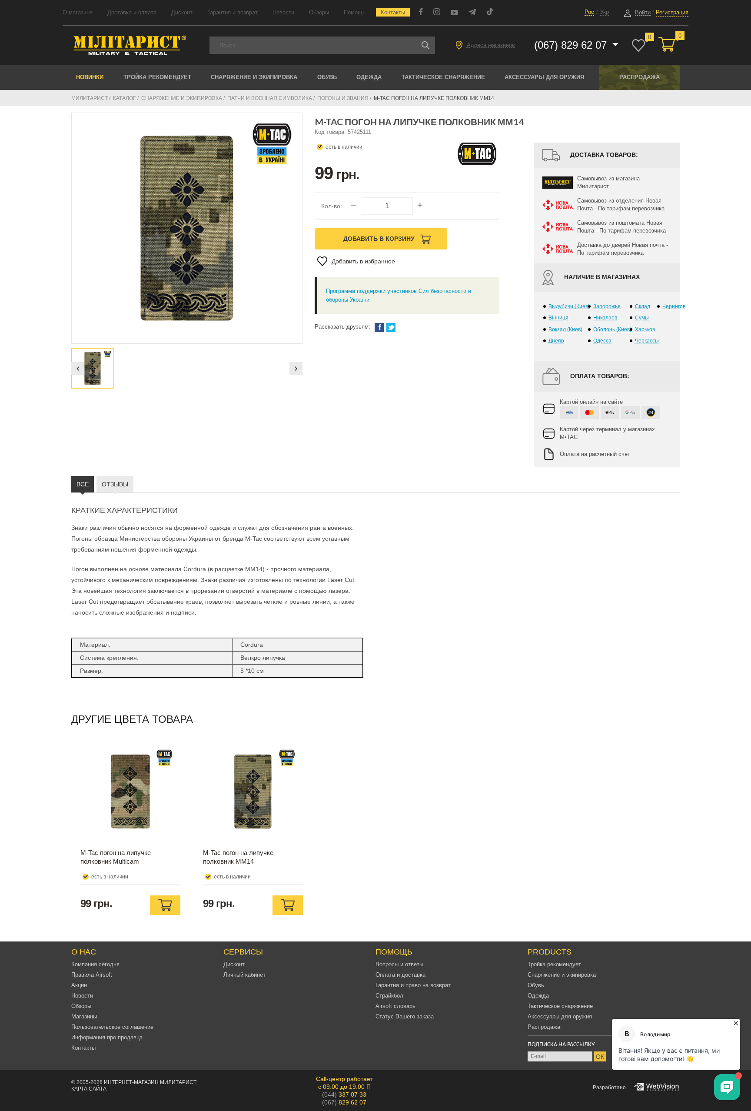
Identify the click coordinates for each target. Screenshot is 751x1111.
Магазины (84, 1016)
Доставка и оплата (131, 12)
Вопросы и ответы (399, 964)
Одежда (369, 77)
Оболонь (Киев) (612, 329)
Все (82, 484)
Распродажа (639, 77)
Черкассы (647, 341)
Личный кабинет (244, 974)
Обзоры (319, 12)
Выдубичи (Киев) (569, 306)
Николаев (605, 318)
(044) (344, 1094)
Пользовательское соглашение (112, 1027)
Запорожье (607, 306)
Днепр (556, 341)
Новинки (89, 77)
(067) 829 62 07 (572, 45)
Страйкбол (389, 995)
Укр (604, 12)
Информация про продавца (107, 1037)
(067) (344, 1102)
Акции (79, 985)
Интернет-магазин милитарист (150, 1082)
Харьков (645, 329)
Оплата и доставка (400, 974)
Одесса (602, 341)
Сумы (642, 318)
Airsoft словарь (395, 1006)
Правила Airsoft (91, 974)
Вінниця (558, 318)
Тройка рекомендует (157, 77)
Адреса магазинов (491, 45)
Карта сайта (88, 1089)
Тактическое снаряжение (443, 77)
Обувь (327, 77)
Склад (642, 306)
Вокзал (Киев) (565, 329)
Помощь (355, 12)
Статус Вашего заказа (405, 1016)
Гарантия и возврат (232, 12)
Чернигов (673, 306)
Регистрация (672, 12)
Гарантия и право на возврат (413, 985)
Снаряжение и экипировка (254, 77)
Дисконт (182, 12)
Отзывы (115, 484)
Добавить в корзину (379, 238)
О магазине (78, 12)
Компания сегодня (95, 964)
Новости (283, 12)
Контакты (393, 12)
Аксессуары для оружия (544, 77)
